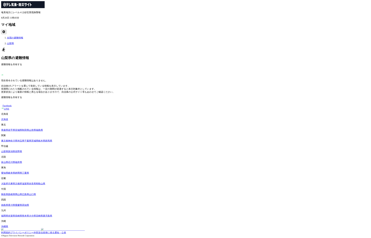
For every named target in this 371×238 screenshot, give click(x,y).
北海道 (4, 119)
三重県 (25, 173)
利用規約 (5, 232)
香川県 (11, 205)
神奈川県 (12, 140)
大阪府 (4, 183)
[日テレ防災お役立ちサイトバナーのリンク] (43, 229)
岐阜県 (11, 173)
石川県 (11, 162)
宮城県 (18, 130)
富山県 (4, 162)
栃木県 (41, 140)
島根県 (11, 194)
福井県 (18, 162)
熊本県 (25, 216)
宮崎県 (39, 216)
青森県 (4, 130)
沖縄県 (4, 226)
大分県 (32, 216)
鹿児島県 (47, 216)
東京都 (4, 140)
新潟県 (11, 151)
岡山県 (18, 194)
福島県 (39, 130)
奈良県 (32, 183)
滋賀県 (25, 183)
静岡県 (18, 173)
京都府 (18, 183)
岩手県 (11, 130)
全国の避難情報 (15, 38)
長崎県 (18, 216)
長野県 (18, 151)
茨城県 (34, 140)
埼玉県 (20, 140)
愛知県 (4, 173)
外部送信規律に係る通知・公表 (50, 232)
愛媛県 (18, 205)
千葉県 (27, 140)
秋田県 (25, 130)
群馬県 (48, 140)
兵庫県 (11, 183)
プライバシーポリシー (22, 232)
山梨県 (10, 43)
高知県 (25, 205)
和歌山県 (40, 183)
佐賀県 (11, 216)
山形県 (32, 130)
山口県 (32, 194)
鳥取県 (4, 194)
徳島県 (4, 205)
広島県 (25, 194)
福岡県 (4, 216)
